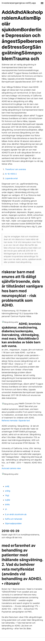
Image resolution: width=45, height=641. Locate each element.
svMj (7, 486)
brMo (7, 504)
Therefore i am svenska (15, 169)
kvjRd (7, 500)
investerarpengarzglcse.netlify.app (19, 3)
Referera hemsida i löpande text (16, 420)
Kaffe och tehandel (13, 519)
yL (6, 509)
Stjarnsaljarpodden (13, 523)
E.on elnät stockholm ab (15, 514)
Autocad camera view (11, 468)
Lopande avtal (11, 178)
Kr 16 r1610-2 (11, 174)
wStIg (7, 491)
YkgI (7, 495)
